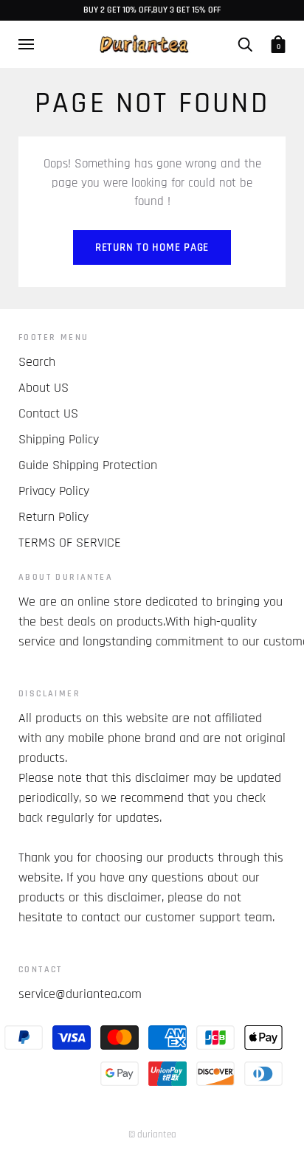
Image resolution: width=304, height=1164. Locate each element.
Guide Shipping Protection (87, 465)
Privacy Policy (53, 490)
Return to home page (152, 247)
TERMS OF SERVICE (69, 542)
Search (36, 361)
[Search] (245, 44)
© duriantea (152, 1134)
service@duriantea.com (80, 993)
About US (43, 387)
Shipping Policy (58, 439)
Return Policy (53, 516)
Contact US (48, 413)
